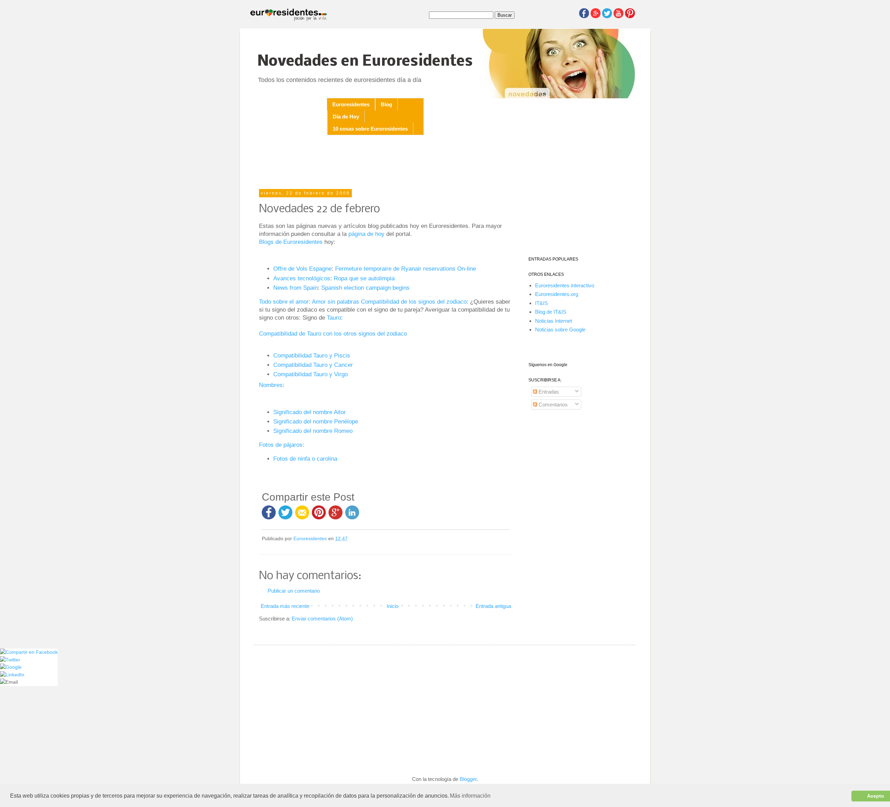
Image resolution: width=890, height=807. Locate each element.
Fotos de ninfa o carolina (305, 458)
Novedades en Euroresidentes (365, 61)
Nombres (271, 385)
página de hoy (366, 234)
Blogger (468, 779)
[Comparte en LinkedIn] (12, 674)
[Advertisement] (385, 163)
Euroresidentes (351, 104)
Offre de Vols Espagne (302, 268)
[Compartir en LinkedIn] (352, 515)
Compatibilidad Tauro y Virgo (310, 374)
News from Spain (295, 288)
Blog (386, 104)
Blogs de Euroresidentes (291, 242)
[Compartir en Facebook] (269, 515)
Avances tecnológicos (301, 278)
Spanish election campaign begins (365, 288)
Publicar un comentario (294, 591)
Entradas (548, 392)
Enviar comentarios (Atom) (322, 618)
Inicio (392, 606)
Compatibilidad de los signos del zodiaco (414, 301)
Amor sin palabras (336, 301)
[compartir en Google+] (337, 515)
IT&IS (541, 303)
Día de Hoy (346, 117)
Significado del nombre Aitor (309, 412)
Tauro (334, 317)
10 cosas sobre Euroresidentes (370, 129)
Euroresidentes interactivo (564, 285)
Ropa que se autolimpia (364, 278)
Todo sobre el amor (284, 301)
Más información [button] (470, 796)
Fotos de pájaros (280, 445)
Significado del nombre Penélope (315, 421)
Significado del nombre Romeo (313, 431)
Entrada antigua (493, 606)
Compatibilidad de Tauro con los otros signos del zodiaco (333, 333)
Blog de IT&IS (550, 312)
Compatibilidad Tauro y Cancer (313, 365)
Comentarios (552, 404)
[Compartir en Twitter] (285, 515)
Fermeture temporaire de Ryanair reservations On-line (405, 268)
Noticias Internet (553, 321)
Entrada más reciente (285, 606)
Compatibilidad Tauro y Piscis (311, 355)
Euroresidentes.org (556, 294)
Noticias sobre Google (560, 329)
